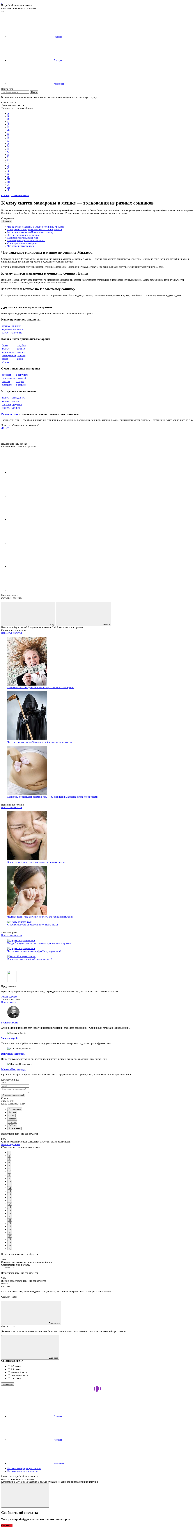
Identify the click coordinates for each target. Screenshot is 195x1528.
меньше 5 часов (19, 1372)
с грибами (7, 374)
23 (10, 1223)
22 (10, 1220)
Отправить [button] (6, 1525)
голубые (21, 345)
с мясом (6, 381)
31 (10, 1249)
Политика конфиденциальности (24, 1468)
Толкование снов (20, 195)
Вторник (12, 1112)
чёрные (5, 362)
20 (10, 1213)
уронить (16, 407)
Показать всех (8, 1002)
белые (5, 345)
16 (10, 1201)
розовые (21, 355)
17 (10, 1204)
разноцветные (9, 355)
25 (10, 1229)
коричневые (8, 352)
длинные (16, 326)
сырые (5, 332)
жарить (5, 401)
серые (5, 358)
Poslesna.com (9, 414)
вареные (6, 326)
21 (10, 1217)
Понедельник (15, 1109)
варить (5, 397)
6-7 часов (16, 1366)
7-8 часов (16, 1378)
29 (10, 1242)
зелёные (21, 348)
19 (10, 1210)
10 (10, 1181)
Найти (34, 92)
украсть (6, 407)
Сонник (5, 195)
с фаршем (7, 385)
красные (21, 352)
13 (10, 1191)
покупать (6, 404)
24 (10, 1226)
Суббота (12, 1125)
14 (10, 1194)
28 (10, 1239)
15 (10, 1197)
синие (20, 358)
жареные (6, 329)
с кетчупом (22, 374)
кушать (15, 401)
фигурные (16, 332)
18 (10, 1207)
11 (10, 1185)
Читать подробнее (10, 1144)
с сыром (20, 381)
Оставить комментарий (13, 1095)
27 (10, 1236)
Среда (11, 1115)
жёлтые (5, 348)
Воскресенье (14, 1128)
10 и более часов (19, 1375)
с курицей (21, 378)
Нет (7, 428)
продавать (17, 404)
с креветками (8, 378)
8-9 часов (16, 1369)
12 (10, 1188)
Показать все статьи (11, 633)
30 (10, 1245)
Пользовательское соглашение (23, 1471)
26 (10, 1233)
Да (2, 428)
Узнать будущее (9, 996)
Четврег (12, 1119)
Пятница (12, 1122)
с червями (21, 385)
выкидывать (18, 397)
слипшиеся (17, 329)
